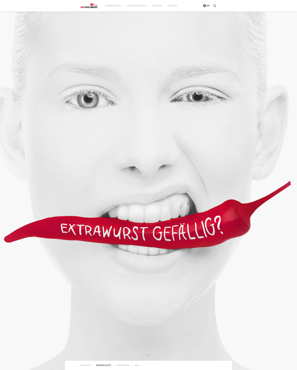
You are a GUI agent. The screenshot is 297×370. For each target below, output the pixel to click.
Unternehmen (113, 6)
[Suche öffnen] (214, 5)
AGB (137, 365)
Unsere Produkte (137, 6)
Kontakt (172, 6)
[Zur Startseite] (89, 5)
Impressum (123, 365)
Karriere (157, 6)
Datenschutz (103, 365)
